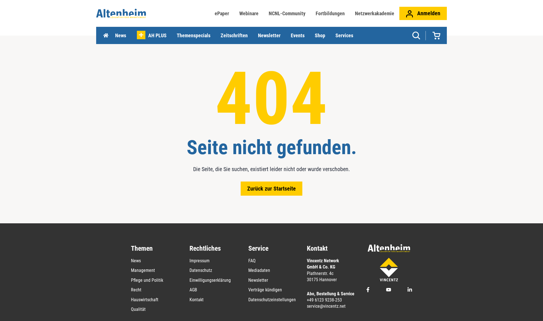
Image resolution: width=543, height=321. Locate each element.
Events (298, 35)
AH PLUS (157, 35)
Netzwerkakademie (374, 13)
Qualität (138, 309)
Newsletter (269, 35)
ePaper (222, 13)
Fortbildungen (330, 13)
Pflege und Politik (147, 280)
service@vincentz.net (326, 306)
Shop (320, 35)
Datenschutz (200, 270)
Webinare (248, 13)
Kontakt (196, 299)
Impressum (199, 260)
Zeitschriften (234, 35)
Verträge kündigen (265, 289)
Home (106, 35)
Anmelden (428, 13)
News (120, 35)
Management (143, 270)
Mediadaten (259, 270)
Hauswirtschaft (144, 299)
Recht (136, 289)
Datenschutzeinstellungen (272, 299)
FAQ (252, 260)
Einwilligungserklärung (210, 280)
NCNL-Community (287, 13)
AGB (193, 289)
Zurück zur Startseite (271, 188)
